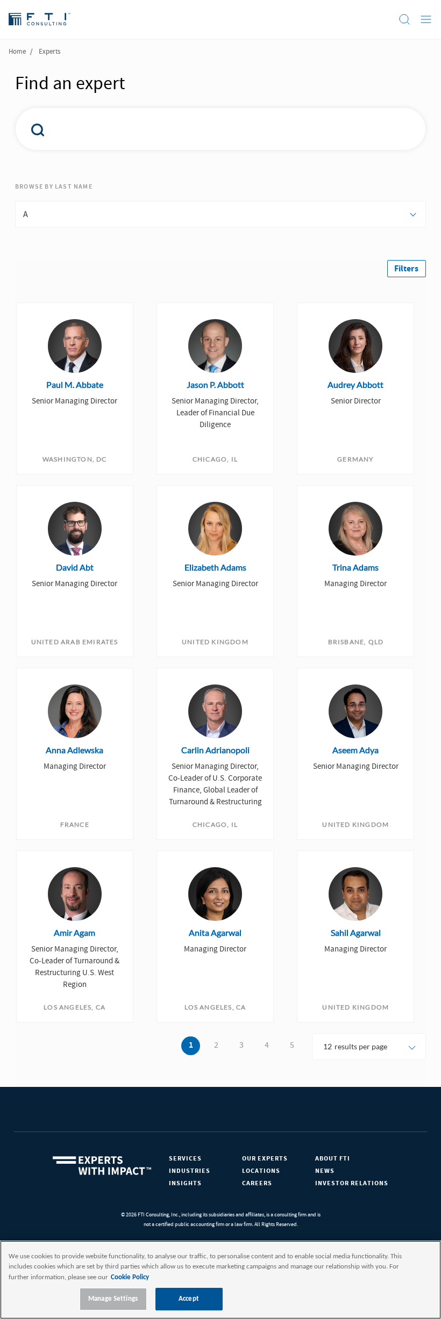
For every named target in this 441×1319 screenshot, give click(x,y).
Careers (257, 1183)
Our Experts (265, 1158)
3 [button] (241, 1045)
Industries (189, 1171)
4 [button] (267, 1045)
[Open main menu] (425, 19)
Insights (185, 1183)
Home (17, 51)
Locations (261, 1171)
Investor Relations (351, 1183)
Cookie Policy (130, 1277)
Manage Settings (113, 1298)
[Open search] (404, 19)
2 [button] (216, 1045)
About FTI (332, 1158)
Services (185, 1158)
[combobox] (206, 129)
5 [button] (292, 1045)
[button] (406, 268)
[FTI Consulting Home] (39, 19)
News (325, 1171)
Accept (189, 1298)
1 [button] (191, 1045)
